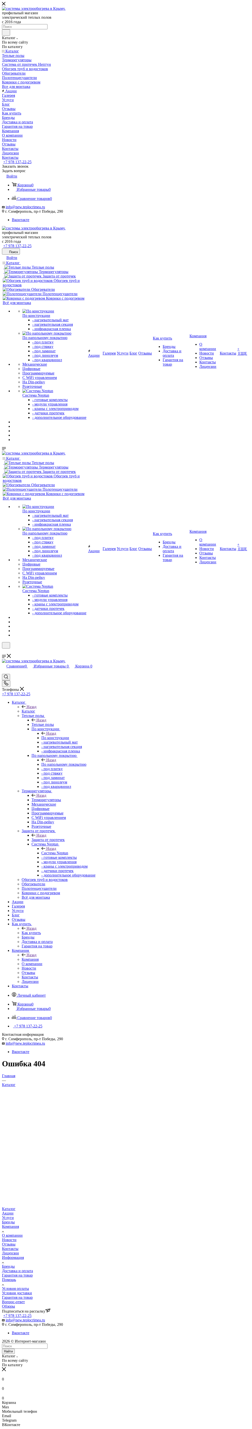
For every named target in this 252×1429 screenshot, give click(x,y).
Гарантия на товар (17, 1275)
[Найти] (6, 32)
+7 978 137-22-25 (17, 162)
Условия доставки (17, 1293)
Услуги (8, 1218)
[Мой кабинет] (4, 652)
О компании (12, 1235)
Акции (8, 1213)
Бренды (8, 1222)
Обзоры (8, 1306)
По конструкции (55, 738)
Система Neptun (54, 853)
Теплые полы (43, 724)
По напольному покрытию (63, 764)
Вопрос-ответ (13, 1302)
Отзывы (9, 1244)
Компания (30, 959)
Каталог (28, 711)
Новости (9, 1240)
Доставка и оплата (17, 1271)
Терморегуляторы (46, 800)
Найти (8, 1351)
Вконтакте (20, 220)
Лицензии (10, 1253)
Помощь (9, 1280)
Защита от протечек (48, 840)
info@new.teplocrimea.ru (25, 207)
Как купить (31, 933)
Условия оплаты (15, 1288)
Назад (31, 707)
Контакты (10, 1249)
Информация (13, 1257)
